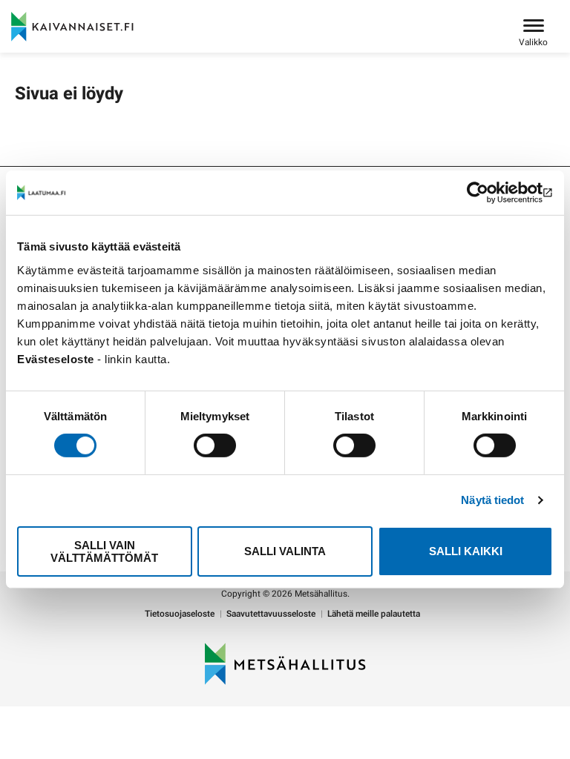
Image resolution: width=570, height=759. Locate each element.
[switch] (215, 445)
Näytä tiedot (492, 500)
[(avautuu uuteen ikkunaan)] (488, 193)
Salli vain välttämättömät (104, 551)
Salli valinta (285, 551)
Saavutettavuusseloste (270, 614)
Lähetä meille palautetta (373, 614)
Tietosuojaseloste (179, 614)
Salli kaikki (465, 551)
